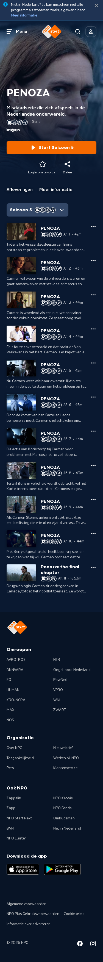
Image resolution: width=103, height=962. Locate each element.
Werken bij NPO (66, 758)
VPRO (58, 690)
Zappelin (14, 798)
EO (9, 680)
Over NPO (15, 748)
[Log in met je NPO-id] (91, 31)
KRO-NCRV (16, 700)
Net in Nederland (67, 828)
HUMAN (13, 690)
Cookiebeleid (74, 914)
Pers (10, 768)
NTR (56, 660)
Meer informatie (24, 15)
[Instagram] (93, 944)
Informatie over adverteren (29, 924)
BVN (10, 828)
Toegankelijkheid (20, 758)
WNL (57, 700)
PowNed (60, 680)
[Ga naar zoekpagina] (77, 31)
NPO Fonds (62, 808)
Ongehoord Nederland (72, 670)
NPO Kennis (63, 798)
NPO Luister (16, 838)
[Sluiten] (96, 5)
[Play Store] (62, 869)
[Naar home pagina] (52, 31)
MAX (10, 710)
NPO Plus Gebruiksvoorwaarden (33, 914)
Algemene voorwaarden (26, 904)
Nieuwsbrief (63, 748)
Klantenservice (65, 768)
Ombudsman (64, 818)
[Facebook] (80, 944)
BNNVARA (15, 670)
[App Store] (23, 869)
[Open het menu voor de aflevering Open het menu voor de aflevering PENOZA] (93, 226)
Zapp (11, 808)
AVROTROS (16, 660)
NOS (10, 720)
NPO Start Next (19, 818)
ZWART (59, 710)
